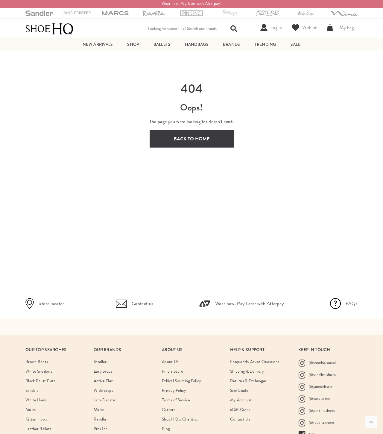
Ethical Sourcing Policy (181, 381)
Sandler (100, 362)
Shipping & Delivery (247, 371)
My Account (241, 400)
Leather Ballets (38, 429)
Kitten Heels (36, 419)
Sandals (31, 390)
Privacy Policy (174, 390)
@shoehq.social (322, 362)
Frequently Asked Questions (254, 362)
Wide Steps (103, 390)
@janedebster (320, 386)
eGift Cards (240, 409)
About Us (170, 362)
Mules (30, 409)
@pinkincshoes (321, 410)
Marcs (99, 409)
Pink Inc (100, 429)
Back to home (191, 138)
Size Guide (239, 390)
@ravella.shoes (321, 422)
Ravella (100, 419)
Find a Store (172, 371)
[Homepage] (49, 28)
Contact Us (240, 419)
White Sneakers (38, 371)
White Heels (36, 400)
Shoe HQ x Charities (180, 419)
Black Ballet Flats (40, 381)
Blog (166, 429)
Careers (168, 409)
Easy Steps (103, 371)
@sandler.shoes (322, 374)
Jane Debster (105, 400)
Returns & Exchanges (248, 381)
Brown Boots (36, 362)
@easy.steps (319, 398)
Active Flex (103, 381)
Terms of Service (176, 400)
